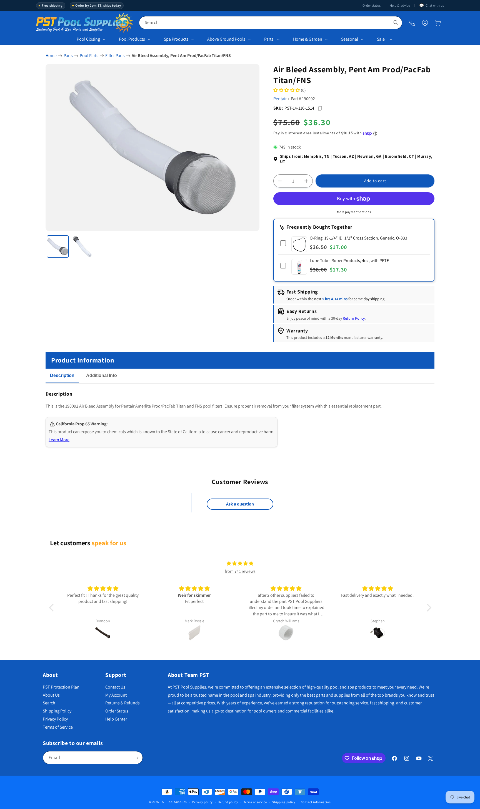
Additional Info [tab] (101, 375)
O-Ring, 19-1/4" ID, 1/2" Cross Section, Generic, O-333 (358, 238)
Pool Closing (88, 39)
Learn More (59, 440)
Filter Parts (115, 55)
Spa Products (176, 39)
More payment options (354, 212)
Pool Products (132, 39)
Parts (268, 39)
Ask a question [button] (240, 504)
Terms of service (255, 802)
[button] (438, 23)
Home (51, 55)
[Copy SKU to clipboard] (320, 108)
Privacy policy (202, 802)
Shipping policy (283, 802)
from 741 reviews (240, 571)
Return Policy (354, 318)
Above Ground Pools (226, 39)
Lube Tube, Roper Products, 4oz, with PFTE (349, 261)
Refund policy (228, 802)
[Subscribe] (136, 757)
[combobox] (270, 22)
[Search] (396, 22)
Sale (381, 39)
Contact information (316, 802)
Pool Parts (89, 55)
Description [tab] (62, 375)
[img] (240, 563)
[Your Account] (425, 23)
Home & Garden (307, 39)
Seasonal (349, 39)
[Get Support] (412, 22)
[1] (58, 246)
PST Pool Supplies (174, 802)
